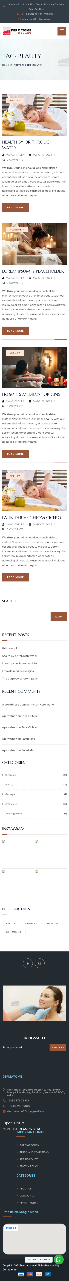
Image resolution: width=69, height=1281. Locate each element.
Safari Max (28, 739)
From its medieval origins (31, 394)
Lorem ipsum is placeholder (33, 271)
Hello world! (9, 648)
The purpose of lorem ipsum (20, 678)
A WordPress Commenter (18, 704)
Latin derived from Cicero (31, 517)
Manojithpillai (15, 154)
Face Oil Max (30, 716)
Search (9, 601)
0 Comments (15, 159)
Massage (10, 794)
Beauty (15, 100)
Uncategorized (13, 813)
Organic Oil (11, 804)
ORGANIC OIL (13, 932)
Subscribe (58, 1047)
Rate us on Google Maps (20, 1212)
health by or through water (19, 656)
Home (5, 65)
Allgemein (17, 229)
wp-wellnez (9, 716)
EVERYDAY (31, 923)
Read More (15, 207)
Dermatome (9, 1269)
